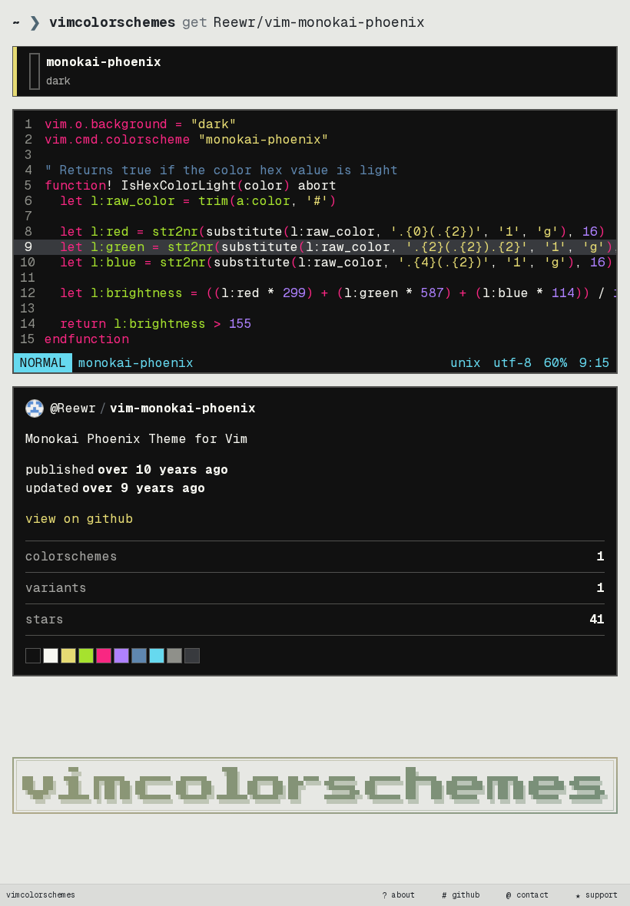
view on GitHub (79, 519)
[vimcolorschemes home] (315, 785)
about (399, 895)
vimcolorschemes (40, 895)
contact (527, 895)
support (596, 895)
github (461, 895)
